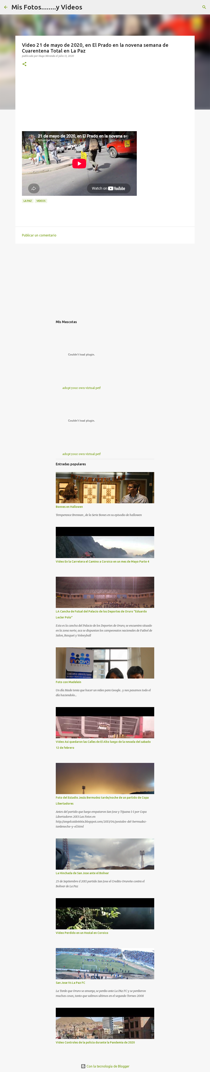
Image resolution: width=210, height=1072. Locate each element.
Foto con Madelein (68, 682)
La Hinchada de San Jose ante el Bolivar (82, 873)
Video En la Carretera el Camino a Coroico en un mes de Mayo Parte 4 (102, 561)
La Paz (28, 200)
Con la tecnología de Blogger (107, 1066)
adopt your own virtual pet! (81, 388)
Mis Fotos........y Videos (46, 7)
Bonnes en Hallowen (69, 506)
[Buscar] (204, 7)
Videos (41, 200)
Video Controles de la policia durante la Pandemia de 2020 (95, 1042)
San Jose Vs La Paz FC (70, 982)
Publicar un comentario (39, 235)
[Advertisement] (105, 102)
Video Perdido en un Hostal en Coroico (82, 932)
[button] (24, 64)
